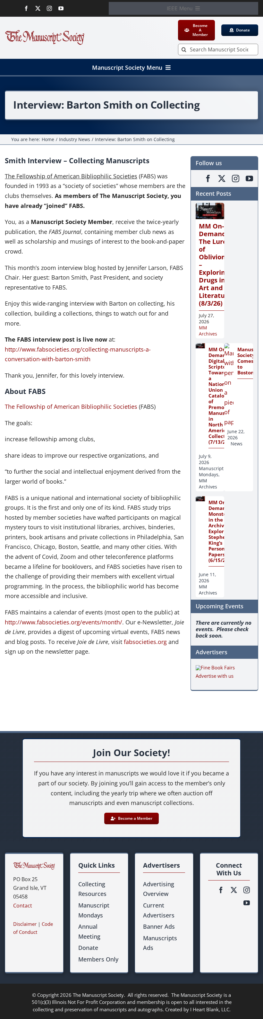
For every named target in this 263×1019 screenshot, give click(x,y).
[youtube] (61, 8)
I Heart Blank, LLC (209, 1009)
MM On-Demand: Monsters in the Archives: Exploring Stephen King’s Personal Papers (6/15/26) (219, 531)
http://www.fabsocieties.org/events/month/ (63, 622)
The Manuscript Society (98, 995)
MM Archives (208, 331)
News (236, 444)
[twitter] (37, 8)
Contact (22, 905)
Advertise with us (214, 676)
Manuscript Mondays (211, 471)
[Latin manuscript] (34, 865)
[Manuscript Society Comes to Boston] (228, 348)
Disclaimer (25, 924)
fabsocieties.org (145, 642)
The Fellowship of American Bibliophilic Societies (71, 406)
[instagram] (49, 8)
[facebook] (26, 8)
